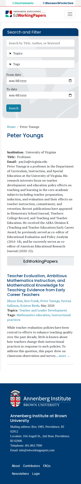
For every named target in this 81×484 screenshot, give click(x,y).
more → (64, 356)
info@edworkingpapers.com (36, 450)
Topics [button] (17, 53)
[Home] (27, 14)
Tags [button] (16, 64)
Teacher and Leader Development (43, 310)
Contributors (31, 466)
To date (11, 89)
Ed (23, 3)
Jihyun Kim (15, 301)
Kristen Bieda (29, 305)
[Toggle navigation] (69, 14)
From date (13, 74)
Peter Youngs (50, 301)
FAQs (47, 466)
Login (36, 474)
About (16, 466)
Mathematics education (33, 315)
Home (11, 127)
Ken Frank (31, 301)
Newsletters (20, 474)
